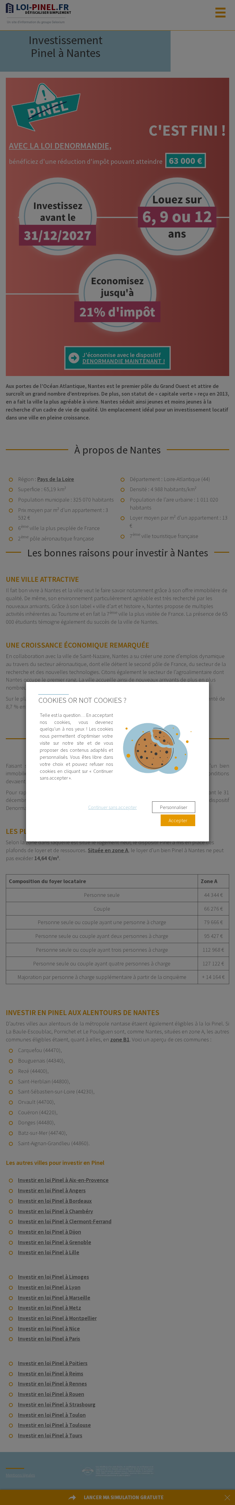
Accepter (178, 820)
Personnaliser (173, 807)
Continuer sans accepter (112, 807)
